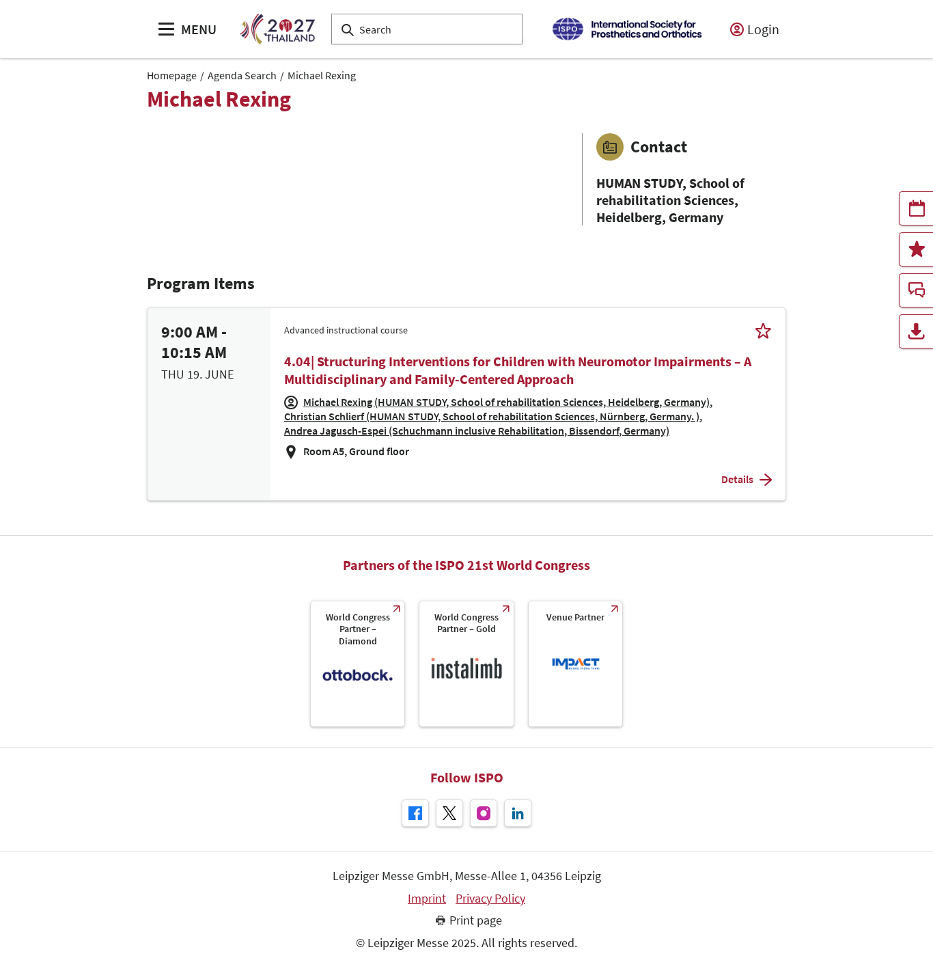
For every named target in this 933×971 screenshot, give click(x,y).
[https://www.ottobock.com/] (357, 663)
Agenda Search (242, 75)
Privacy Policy (490, 898)
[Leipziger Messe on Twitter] (449, 813)
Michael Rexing (322, 75)
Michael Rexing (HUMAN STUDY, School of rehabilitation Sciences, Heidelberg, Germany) (506, 402)
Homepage (172, 75)
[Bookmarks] (916, 249)
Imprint (427, 898)
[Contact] (916, 290)
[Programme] (916, 208)
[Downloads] (916, 331)
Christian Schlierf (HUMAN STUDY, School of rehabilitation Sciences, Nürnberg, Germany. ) (491, 416)
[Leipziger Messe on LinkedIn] (517, 813)
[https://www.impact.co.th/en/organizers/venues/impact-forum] (575, 663)
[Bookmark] (763, 330)
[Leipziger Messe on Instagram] (483, 813)
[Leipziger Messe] (627, 29)
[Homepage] (277, 29)
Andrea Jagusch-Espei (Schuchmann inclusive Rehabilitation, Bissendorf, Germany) (476, 430)
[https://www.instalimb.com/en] (466, 663)
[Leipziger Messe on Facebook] (415, 813)
